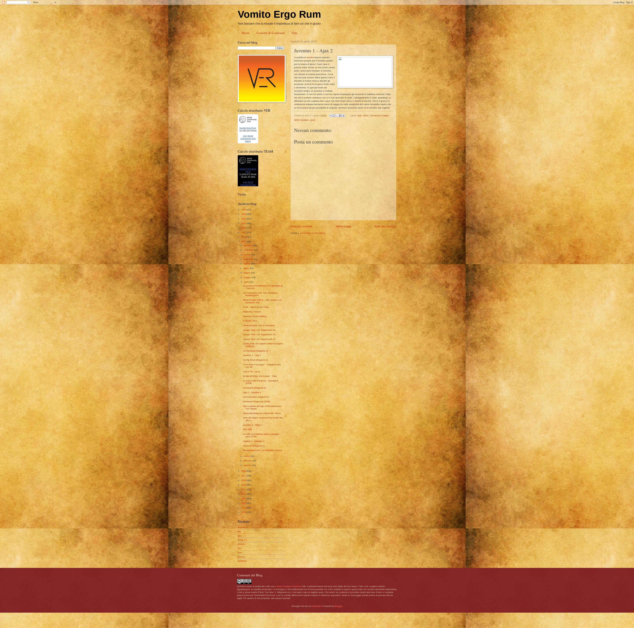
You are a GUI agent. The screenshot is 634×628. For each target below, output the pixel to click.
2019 (244, 241)
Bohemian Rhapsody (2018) (256, 401)
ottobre (247, 254)
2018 (244, 471)
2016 (244, 480)
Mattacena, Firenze (252, 311)
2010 (244, 507)
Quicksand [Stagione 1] (254, 388)
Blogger (338, 606)
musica (241, 557)
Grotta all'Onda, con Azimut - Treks (260, 376)
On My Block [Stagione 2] (255, 351)
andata (310, 57)
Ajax (359, 115)
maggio (248, 277)
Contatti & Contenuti (271, 33)
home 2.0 (242, 540)
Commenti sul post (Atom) (312, 233)
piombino (242, 561)
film (239, 531)
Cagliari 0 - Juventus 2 (253, 441)
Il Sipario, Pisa (250, 321)
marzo (247, 456)
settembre (249, 259)
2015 (244, 485)
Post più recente (301, 226)
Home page (343, 226)
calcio (366, 115)
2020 (244, 237)
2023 (244, 223)
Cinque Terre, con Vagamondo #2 (259, 334)
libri (239, 548)
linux (240, 552)
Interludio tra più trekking (254, 316)
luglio (247, 268)
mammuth (316, 606)
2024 (244, 218)
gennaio (248, 465)
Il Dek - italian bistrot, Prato (256, 307)
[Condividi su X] (337, 115)
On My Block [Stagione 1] (255, 360)
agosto (247, 263)
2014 (244, 489)
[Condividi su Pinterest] (343, 115)
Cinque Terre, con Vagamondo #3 (259, 330)
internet (241, 544)
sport (312, 120)
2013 (244, 494)
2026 (244, 209)
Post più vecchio (385, 226)
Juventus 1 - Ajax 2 (252, 355)
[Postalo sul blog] (334, 115)
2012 (244, 498)
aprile (247, 282)
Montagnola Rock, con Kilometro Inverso (262, 450)
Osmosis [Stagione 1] (253, 446)
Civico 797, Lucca (251, 371)
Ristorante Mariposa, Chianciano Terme (262, 413)
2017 (244, 475)
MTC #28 (247, 429)
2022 (244, 228)
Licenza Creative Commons (288, 586)
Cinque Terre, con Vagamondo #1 (259, 339)
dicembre (248, 245)
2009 (244, 512)
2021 (244, 232)
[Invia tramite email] (331, 115)
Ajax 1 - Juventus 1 (252, 392)
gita (239, 536)
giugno (247, 272)
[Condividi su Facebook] (340, 115)
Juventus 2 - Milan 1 (252, 425)
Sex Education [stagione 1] (256, 397)
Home (246, 33)
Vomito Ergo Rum (279, 14)
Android (242, 527)
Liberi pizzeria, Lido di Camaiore (258, 325)
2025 (244, 214)
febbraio (248, 460)
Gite (295, 33)
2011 (243, 503)
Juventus (304, 120)
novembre (249, 250)
